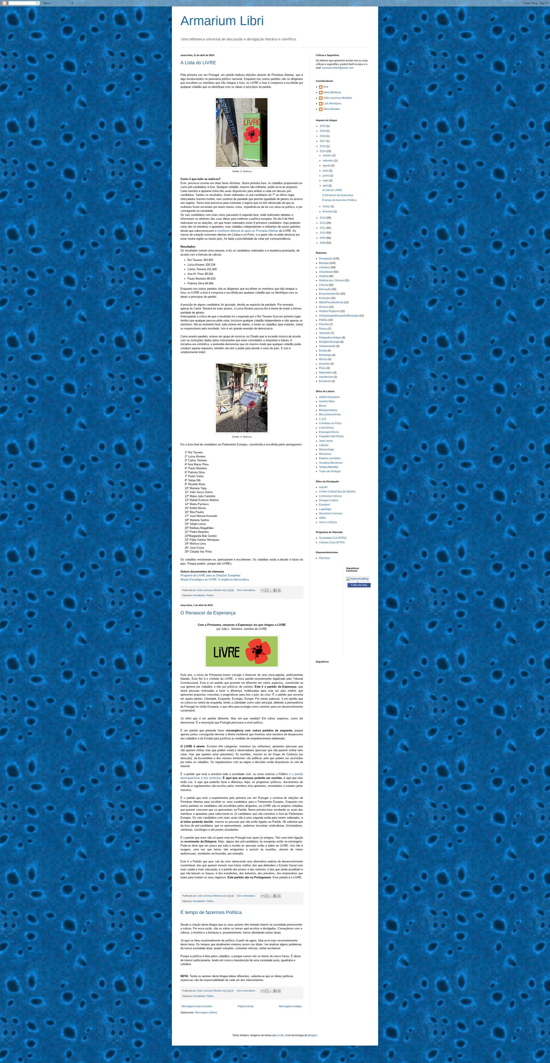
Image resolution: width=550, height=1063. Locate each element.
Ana (325, 86)
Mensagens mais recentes (197, 1006)
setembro (328, 160)
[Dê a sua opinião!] (267, 590)
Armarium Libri (222, 21)
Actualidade (199, 595)
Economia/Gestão (329, 293)
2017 (323, 141)
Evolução (324, 298)
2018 (323, 136)
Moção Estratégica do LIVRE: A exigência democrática (214, 579)
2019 (323, 130)
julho (326, 170)
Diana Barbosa (332, 92)
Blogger (312, 1035)
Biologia (324, 263)
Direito (323, 350)
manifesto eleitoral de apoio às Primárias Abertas (248, 230)
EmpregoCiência (329, 432)
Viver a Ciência (328, 522)
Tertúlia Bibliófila (328, 467)
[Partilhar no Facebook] (275, 590)
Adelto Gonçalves (329, 397)
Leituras (323, 445)
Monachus (325, 453)
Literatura (324, 267)
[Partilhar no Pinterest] (279, 590)
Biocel (322, 405)
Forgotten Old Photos (331, 436)
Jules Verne (326, 440)
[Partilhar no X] (271, 590)
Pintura (323, 328)
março (327, 206)
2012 (323, 222)
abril (325, 185)
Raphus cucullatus (330, 458)
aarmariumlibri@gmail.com (338, 67)
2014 (323, 151)
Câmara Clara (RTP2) (332, 542)
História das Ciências (331, 280)
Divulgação (325, 258)
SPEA (322, 517)
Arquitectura (326, 376)
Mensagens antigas (290, 1006)
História (323, 276)
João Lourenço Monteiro (337, 97)
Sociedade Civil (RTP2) (333, 537)
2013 (323, 217)
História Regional (329, 311)
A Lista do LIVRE (198, 62)
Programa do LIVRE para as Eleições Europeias (210, 575)
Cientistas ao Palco (330, 423)
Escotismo (325, 381)
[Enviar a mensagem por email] (263, 590)
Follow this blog (359, 585)
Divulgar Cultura (328, 500)
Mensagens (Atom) (206, 1012)
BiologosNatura (328, 410)
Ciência (323, 284)
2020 (323, 126)
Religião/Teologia (329, 341)
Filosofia (324, 324)
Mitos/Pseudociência (331, 302)
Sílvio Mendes (331, 109)
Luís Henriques (332, 103)
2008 (323, 242)
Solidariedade (327, 346)
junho (326, 175)
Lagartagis (325, 509)
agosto (327, 165)
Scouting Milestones (331, 462)
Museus (323, 306)
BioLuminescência (330, 414)
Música (323, 359)
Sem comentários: (246, 590)
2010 (323, 232)
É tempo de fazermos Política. (211, 912)
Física (322, 368)
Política (210, 595)
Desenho (324, 363)
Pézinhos (324, 558)
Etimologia (325, 354)
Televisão (324, 333)
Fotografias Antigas (330, 337)
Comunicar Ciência (330, 496)
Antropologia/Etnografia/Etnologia (339, 315)
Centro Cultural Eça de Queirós (337, 491)
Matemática (326, 372)
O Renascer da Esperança (207, 612)
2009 (323, 237)
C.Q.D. (323, 418)
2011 (323, 227)
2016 (323, 146)
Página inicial (246, 1006)
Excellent (324, 504)
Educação (325, 289)
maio (326, 180)
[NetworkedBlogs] (358, 582)
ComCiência (326, 427)
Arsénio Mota (327, 401)
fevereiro (328, 211)
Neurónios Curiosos (330, 513)
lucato (280, 1035)
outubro (327, 155)
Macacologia (326, 449)
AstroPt (323, 487)
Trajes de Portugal (330, 471)
